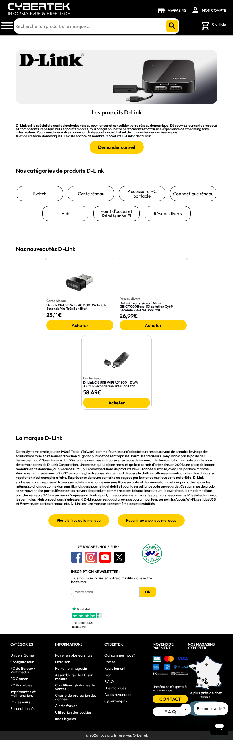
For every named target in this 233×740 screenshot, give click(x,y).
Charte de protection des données (76, 697)
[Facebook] (76, 557)
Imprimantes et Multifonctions (23, 693)
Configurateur (22, 661)
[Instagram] (91, 557)
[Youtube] (105, 557)
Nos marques (115, 688)
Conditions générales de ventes (75, 687)
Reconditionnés (22, 708)
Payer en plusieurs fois (73, 655)
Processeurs (20, 702)
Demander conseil (116, 147)
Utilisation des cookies (73, 712)
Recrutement (115, 668)
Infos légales (65, 718)
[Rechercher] (172, 26)
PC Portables (21, 685)
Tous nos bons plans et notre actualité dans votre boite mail (111, 580)
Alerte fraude (66, 705)
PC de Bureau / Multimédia (22, 670)
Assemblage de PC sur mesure (74, 677)
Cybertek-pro (115, 701)
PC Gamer (19, 678)
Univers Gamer (22, 655)
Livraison (62, 661)
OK (148, 591)
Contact (170, 699)
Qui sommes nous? (119, 655)
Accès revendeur (118, 694)
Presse (109, 661)
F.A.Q (109, 681)
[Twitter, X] (119, 557)
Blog (108, 675)
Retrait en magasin (71, 668)
